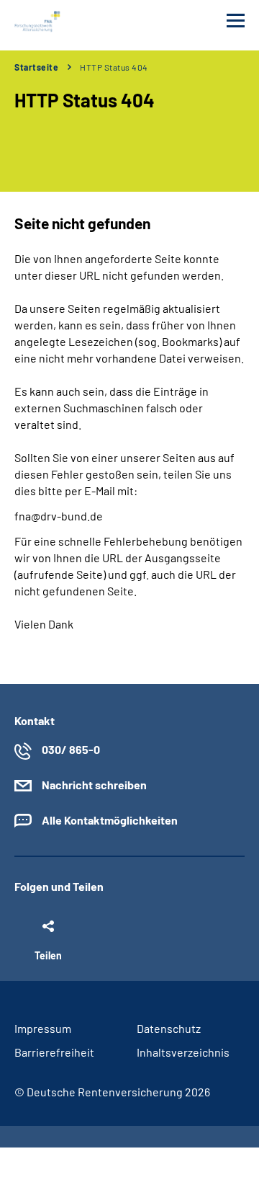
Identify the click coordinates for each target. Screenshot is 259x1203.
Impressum (42, 1028)
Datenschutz (169, 1028)
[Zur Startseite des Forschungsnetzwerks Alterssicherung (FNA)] (38, 21)
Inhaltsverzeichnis (183, 1052)
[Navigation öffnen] (235, 20)
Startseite (36, 67)
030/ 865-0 (71, 749)
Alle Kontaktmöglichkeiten (110, 820)
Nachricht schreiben (94, 784)
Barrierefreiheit (54, 1052)
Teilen (48, 955)
